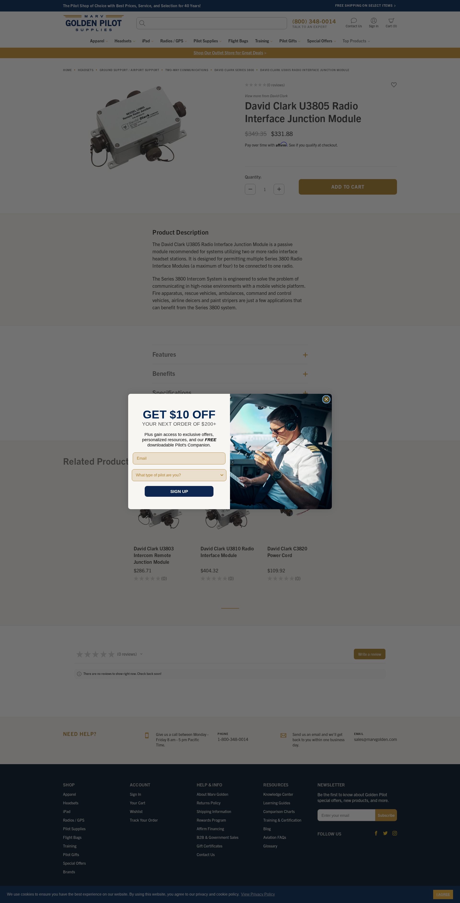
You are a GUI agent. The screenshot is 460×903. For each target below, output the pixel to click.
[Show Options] (221, 475)
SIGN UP (179, 491)
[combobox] (177, 475)
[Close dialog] (326, 399)
